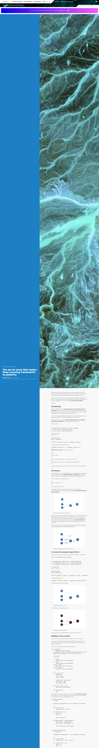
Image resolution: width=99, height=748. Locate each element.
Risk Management (37, 1)
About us (57, 1)
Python (44, 1)
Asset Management (28, 1)
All (49, 1)
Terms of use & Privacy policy (66, 1)
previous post (56, 397)
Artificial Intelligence (17, 1)
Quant (6, 1)
